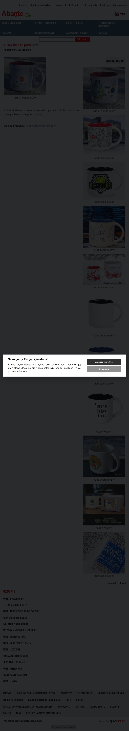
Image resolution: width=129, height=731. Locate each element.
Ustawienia (104, 369)
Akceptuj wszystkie (104, 362)
